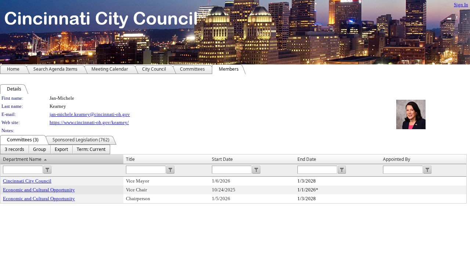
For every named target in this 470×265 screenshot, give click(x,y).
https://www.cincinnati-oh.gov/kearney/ (89, 122)
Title (130, 159)
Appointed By (396, 159)
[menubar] (55, 149)
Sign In (461, 4)
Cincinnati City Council (27, 181)
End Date (306, 159)
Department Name (22, 159)
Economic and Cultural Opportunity (39, 189)
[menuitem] (14, 149)
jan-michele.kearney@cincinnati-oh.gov (90, 114)
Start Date (222, 159)
